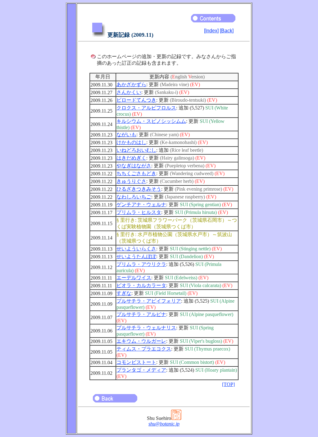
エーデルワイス (133, 277)
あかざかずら (131, 84)
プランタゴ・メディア (141, 370)
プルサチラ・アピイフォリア (148, 301)
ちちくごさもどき (136, 173)
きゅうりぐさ (131, 181)
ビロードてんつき (136, 100)
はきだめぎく (131, 157)
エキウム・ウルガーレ (141, 341)
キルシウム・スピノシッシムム (151, 121)
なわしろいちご (133, 196)
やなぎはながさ (133, 165)
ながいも (126, 134)
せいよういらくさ (136, 248)
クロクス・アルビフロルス (146, 107)
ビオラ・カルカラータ (141, 285)
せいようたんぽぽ (136, 256)
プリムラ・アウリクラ (141, 264)
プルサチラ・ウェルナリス (146, 327)
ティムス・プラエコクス (143, 348)
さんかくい (128, 92)
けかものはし (131, 142)
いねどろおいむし (136, 150)
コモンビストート (136, 362)
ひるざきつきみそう (138, 189)
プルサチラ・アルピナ (141, 314)
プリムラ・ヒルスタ (138, 212)
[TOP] (228, 384)
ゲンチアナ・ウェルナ (141, 204)
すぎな (123, 293)
